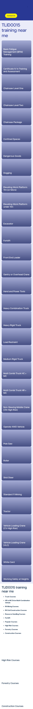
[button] (27, 6)
